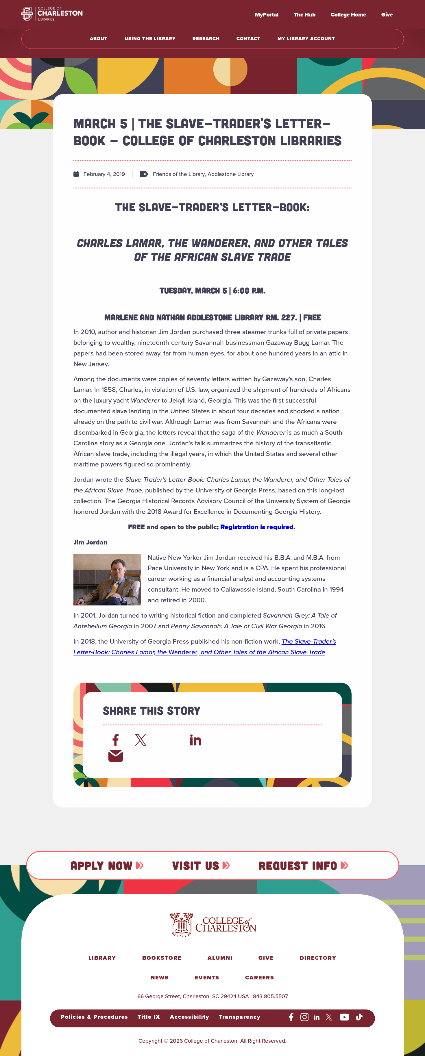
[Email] (115, 756)
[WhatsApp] (223, 740)
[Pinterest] (276, 740)
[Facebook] (116, 740)
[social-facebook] (291, 1017)
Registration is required (256, 527)
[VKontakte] (303, 740)
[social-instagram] (304, 1017)
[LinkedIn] (196, 740)
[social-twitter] (330, 1017)
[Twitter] (142, 740)
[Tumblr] (249, 740)
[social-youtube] (345, 1017)
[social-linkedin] (317, 1017)
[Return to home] (64, 14)
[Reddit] (169, 740)
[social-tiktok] (359, 1017)
